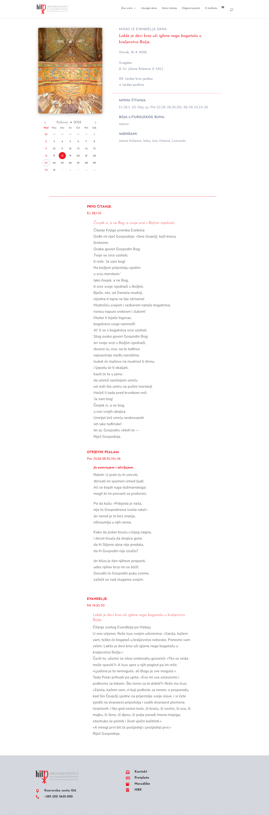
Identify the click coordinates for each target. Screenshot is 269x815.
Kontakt (140, 772)
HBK (138, 790)
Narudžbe (142, 784)
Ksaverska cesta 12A (60, 790)
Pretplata (141, 778)
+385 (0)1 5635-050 (58, 796)
